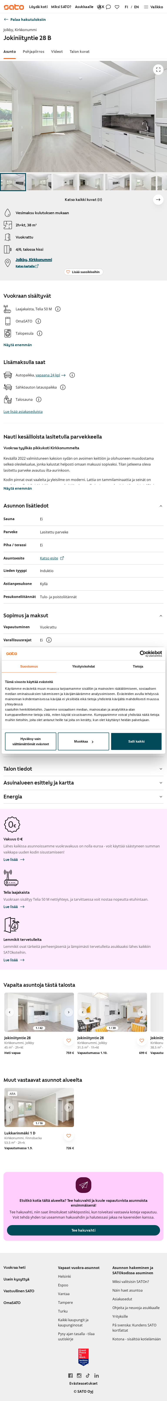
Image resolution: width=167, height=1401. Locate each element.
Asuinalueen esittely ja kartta (38, 783)
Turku (63, 1311)
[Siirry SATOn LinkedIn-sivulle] (96, 1375)
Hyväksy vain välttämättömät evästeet (30, 741)
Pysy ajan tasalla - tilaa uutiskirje (76, 1336)
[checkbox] (68, 1040)
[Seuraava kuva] (158, 199)
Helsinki (64, 1276)
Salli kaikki (136, 741)
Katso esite (49, 558)
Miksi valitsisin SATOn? (130, 1281)
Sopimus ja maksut (25, 616)
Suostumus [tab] (29, 666)
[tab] (9, 51)
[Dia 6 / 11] (143, 182)
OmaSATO (12, 1303)
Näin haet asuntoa (127, 1290)
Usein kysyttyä (16, 1279)
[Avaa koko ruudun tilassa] (158, 69)
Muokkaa (81, 741)
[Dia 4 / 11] (91, 182)
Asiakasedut (122, 1299)
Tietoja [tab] (138, 666)
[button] (57, 309)
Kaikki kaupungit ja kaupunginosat (73, 1323)
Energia (12, 797)
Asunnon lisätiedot (26, 506)
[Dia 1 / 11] (13, 182)
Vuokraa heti (14, 1267)
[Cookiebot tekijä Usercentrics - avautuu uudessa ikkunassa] (143, 653)
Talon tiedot (17, 769)
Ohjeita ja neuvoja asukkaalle (136, 1307)
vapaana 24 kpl (48, 375)
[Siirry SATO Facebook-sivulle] (70, 1375)
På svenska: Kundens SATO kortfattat (134, 1328)
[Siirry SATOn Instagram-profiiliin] (79, 1375)
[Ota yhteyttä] (108, 7)
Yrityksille (120, 1316)
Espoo (63, 1285)
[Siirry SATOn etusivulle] (14, 6)
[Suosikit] (117, 7)
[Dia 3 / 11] (65, 182)
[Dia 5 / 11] (117, 182)
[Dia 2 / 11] (39, 182)
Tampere (65, 1302)
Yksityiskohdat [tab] (83, 666)
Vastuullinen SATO (18, 1291)
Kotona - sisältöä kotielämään (136, 1339)
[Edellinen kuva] (9, 1012)
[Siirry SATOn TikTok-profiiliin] (87, 1375)
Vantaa (64, 1293)
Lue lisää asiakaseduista (23, 411)
